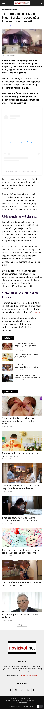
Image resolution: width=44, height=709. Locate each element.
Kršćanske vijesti (12, 9)
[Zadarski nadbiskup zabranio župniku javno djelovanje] (7, 357)
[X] (28, 690)
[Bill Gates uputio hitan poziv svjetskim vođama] (22, 602)
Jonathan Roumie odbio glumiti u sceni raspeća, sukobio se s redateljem (21, 487)
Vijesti (4, 9)
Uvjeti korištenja (22, 702)
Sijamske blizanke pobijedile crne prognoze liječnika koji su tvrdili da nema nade (26, 346)
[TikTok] (22, 690)
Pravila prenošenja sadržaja (14, 700)
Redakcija (9, 26)
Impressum (21, 698)
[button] (3, 3)
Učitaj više (21, 625)
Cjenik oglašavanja (30, 700)
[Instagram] (16, 690)
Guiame (37, 312)
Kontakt (29, 698)
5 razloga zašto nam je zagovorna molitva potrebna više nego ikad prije (19, 519)
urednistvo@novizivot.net (28, 675)
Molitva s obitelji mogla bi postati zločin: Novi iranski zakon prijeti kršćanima (21, 551)
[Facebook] (10, 690)
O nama (13, 698)
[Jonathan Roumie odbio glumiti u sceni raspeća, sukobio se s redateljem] (7, 367)
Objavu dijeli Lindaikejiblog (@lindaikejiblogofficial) (22, 171)
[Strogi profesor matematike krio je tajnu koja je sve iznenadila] (22, 570)
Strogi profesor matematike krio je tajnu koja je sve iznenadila (21, 583)
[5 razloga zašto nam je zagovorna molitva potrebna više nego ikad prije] (7, 378)
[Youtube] (33, 690)
